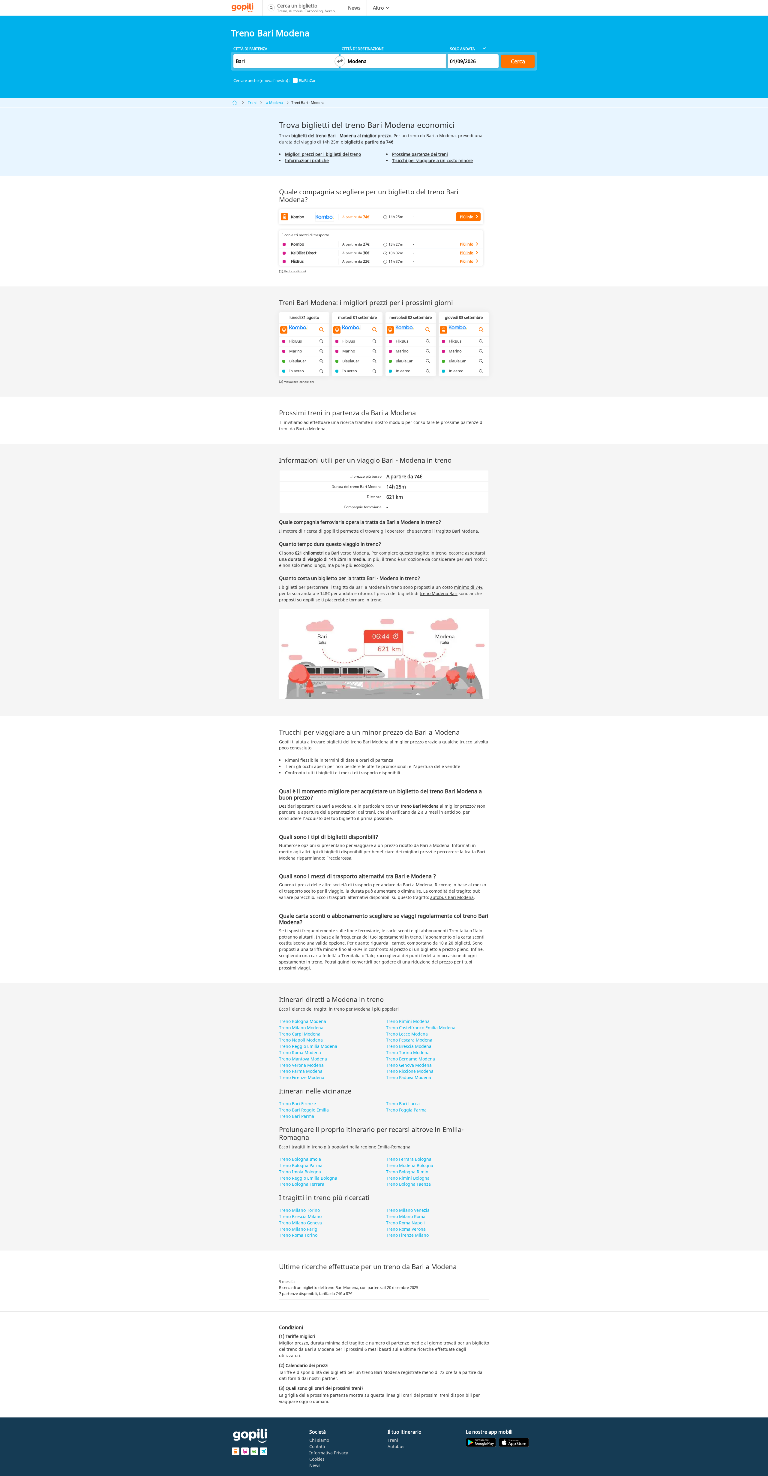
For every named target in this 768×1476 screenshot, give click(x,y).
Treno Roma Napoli (405, 1223)
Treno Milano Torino (299, 1210)
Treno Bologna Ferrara (301, 1184)
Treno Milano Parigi (299, 1229)
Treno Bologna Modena (302, 1021)
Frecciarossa (338, 858)
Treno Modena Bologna (409, 1165)
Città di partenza (250, 48)
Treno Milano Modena (301, 1027)
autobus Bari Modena (452, 897)
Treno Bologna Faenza (408, 1184)
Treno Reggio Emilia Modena (308, 1046)
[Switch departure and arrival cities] (339, 61)
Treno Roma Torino (298, 1235)
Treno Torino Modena (408, 1052)
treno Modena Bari (439, 593)
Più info (466, 216)
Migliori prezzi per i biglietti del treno (323, 154)
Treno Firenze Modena (301, 1077)
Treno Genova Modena (409, 1065)
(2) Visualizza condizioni (296, 382)
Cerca (518, 61)
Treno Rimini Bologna (408, 1178)
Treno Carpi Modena (299, 1034)
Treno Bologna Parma (300, 1165)
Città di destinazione (363, 48)
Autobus (396, 1446)
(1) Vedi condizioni (292, 271)
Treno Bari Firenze (297, 1103)
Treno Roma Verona (406, 1229)
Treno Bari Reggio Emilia (304, 1110)
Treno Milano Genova (300, 1223)
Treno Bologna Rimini (408, 1172)
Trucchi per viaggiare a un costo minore (432, 160)
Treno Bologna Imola (300, 1159)
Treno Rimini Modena (408, 1021)
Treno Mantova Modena (303, 1059)
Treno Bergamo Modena (410, 1059)
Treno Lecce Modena (407, 1034)
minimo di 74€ (468, 587)
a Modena (274, 102)
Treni (252, 102)
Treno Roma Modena (300, 1052)
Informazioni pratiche (307, 160)
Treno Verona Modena (301, 1065)
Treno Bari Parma (296, 1116)
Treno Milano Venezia (408, 1210)
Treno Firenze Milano (407, 1235)
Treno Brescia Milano (300, 1216)
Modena (362, 1009)
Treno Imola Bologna (300, 1172)
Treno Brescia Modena (408, 1046)
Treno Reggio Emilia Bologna (308, 1178)
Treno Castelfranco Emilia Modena (420, 1027)
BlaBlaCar (307, 81)
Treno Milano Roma (405, 1216)
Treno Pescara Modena (409, 1040)
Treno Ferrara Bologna (408, 1159)
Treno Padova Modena (408, 1077)
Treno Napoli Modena (301, 1040)
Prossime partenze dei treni (420, 154)
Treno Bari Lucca (403, 1103)
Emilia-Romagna (393, 1147)
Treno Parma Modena (300, 1071)
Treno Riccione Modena (410, 1071)
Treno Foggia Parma (406, 1110)
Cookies (317, 1459)
